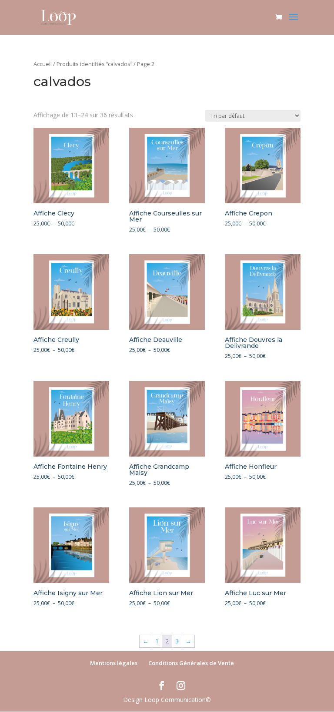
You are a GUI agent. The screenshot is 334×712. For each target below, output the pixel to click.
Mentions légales (113, 663)
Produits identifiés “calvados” (94, 64)
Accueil (42, 64)
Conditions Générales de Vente (191, 663)
